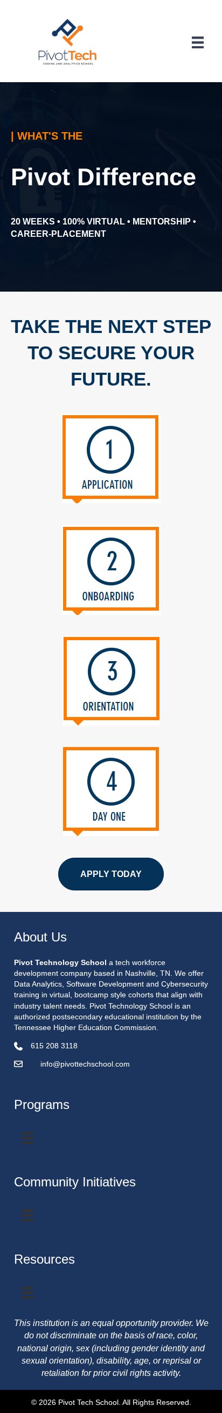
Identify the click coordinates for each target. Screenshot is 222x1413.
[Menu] (197, 42)
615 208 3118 (54, 1045)
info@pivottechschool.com (85, 1064)
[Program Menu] (27, 1138)
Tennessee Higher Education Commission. (87, 1027)
